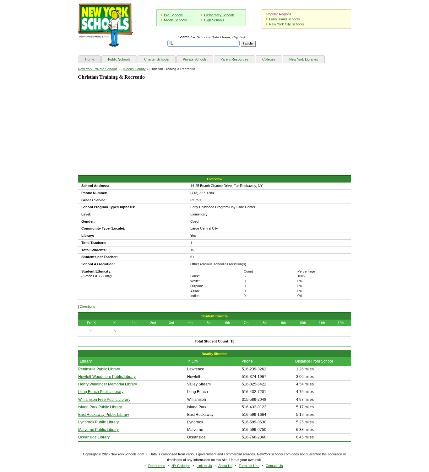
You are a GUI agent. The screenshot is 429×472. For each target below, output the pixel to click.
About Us (225, 466)
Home (92, 59)
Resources (156, 466)
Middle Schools (175, 20)
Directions (87, 306)
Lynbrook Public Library (98, 422)
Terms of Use (249, 466)
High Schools (214, 20)
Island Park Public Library (100, 407)
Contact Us (274, 466)
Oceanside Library (94, 437)
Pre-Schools (173, 15)
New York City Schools (286, 24)
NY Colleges (180, 466)
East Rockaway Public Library (103, 414)
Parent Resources (234, 59)
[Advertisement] (125, 133)
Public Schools (119, 59)
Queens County (134, 69)
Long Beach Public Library (100, 392)
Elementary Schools (219, 15)
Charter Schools (156, 59)
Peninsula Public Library (99, 369)
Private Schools (195, 59)
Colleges (268, 59)
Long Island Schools (284, 19)
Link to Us (204, 466)
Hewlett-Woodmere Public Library (107, 376)
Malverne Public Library (98, 429)
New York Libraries (303, 59)
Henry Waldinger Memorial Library (107, 384)
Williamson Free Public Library (104, 399)
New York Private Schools (97, 69)
